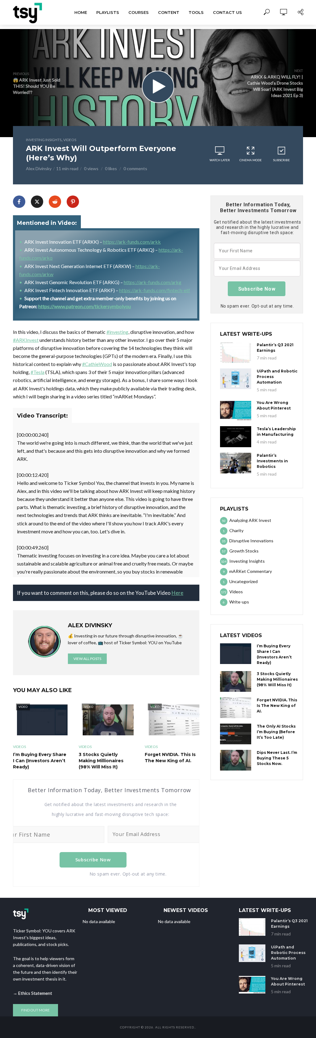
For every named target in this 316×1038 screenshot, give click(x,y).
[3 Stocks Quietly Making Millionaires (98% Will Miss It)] (235, 681)
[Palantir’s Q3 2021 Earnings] (235, 352)
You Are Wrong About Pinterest (274, 405)
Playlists (107, 12)
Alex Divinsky (39, 168)
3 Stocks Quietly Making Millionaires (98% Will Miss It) (101, 761)
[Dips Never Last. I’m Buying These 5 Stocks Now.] (235, 760)
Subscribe (281, 160)
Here (177, 593)
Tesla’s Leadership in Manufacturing (276, 432)
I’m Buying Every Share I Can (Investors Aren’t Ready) (39, 761)
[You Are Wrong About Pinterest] (235, 410)
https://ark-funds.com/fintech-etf (154, 290)
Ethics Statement (35, 993)
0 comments (135, 168)
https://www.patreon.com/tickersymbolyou (84, 306)
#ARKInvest (26, 340)
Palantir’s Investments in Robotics (272, 461)
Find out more (35, 1010)
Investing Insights (43, 139)
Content (168, 12)
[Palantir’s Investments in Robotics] (235, 463)
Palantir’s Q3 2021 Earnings (275, 347)
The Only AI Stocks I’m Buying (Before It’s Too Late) (276, 732)
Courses (138, 12)
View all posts (87, 658)
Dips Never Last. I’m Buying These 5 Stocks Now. (277, 758)
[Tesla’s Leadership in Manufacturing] (235, 436)
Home (80, 12)
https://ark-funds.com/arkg (152, 282)
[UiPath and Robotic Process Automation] (235, 378)
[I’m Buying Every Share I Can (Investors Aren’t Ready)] (235, 653)
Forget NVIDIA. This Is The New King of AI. (170, 757)
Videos (69, 139)
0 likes (111, 168)
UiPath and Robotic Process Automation (277, 377)
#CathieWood (97, 364)
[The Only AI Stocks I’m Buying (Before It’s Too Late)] (235, 734)
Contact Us (227, 12)
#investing (117, 332)
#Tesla (37, 372)
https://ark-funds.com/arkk (132, 242)
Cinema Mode (250, 160)
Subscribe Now (93, 859)
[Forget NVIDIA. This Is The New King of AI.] (235, 707)
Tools (196, 12)
